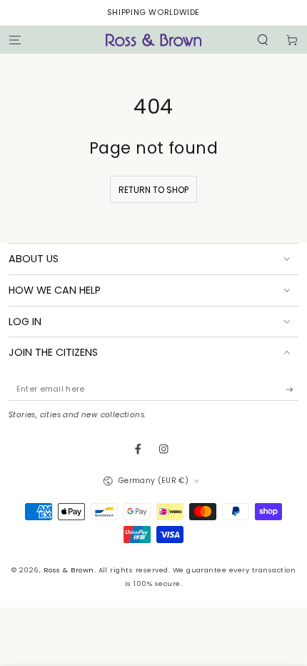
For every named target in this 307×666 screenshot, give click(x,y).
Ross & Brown (69, 570)
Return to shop (153, 190)
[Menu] (15, 39)
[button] (263, 39)
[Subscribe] (292, 389)
